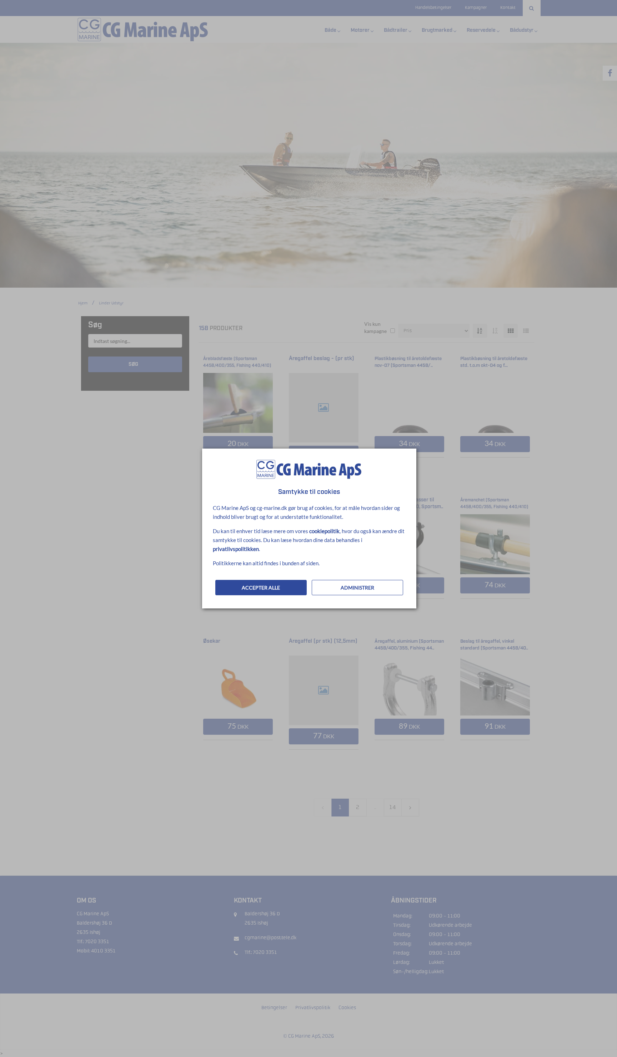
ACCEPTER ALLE (261, 588)
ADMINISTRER (357, 588)
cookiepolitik (324, 531)
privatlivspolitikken (236, 549)
